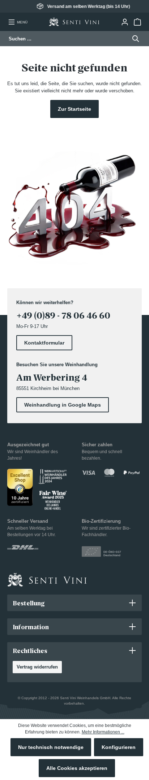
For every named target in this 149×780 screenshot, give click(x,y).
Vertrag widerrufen (37, 667)
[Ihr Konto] (124, 22)
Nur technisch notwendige (51, 747)
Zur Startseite (74, 109)
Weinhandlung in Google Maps (62, 405)
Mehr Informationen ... (103, 732)
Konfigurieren (119, 747)
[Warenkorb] (137, 22)
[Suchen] (134, 38)
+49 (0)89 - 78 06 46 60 (63, 315)
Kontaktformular (44, 343)
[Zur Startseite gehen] (74, 21)
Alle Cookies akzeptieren (76, 768)
